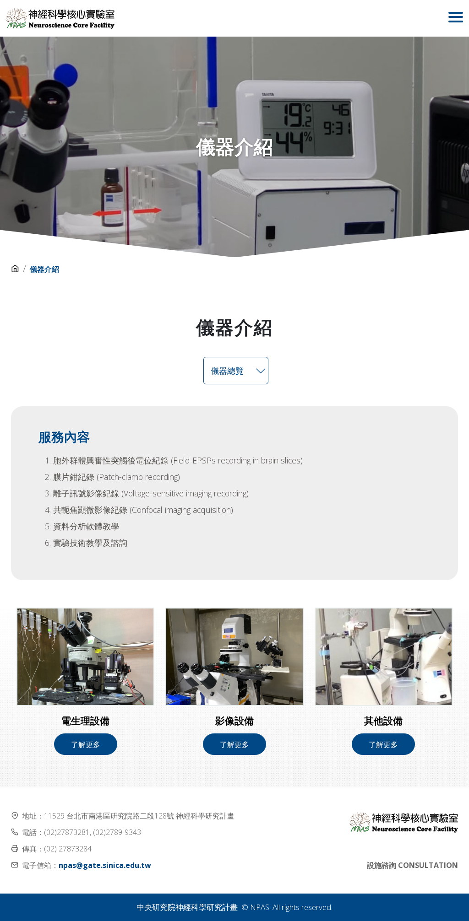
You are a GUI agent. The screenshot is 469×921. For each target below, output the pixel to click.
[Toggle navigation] (455, 18)
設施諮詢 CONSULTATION (412, 865)
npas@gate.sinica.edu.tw (105, 865)
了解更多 (85, 744)
